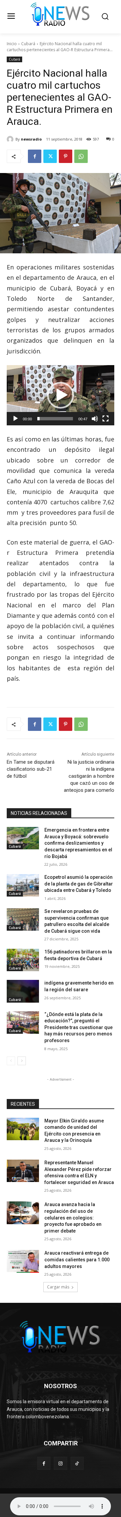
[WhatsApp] (81, 156)
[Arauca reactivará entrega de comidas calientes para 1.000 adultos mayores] (23, 1261)
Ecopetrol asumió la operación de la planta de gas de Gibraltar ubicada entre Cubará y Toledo (78, 883)
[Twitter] (50, 156)
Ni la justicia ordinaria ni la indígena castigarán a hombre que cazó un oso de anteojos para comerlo (89, 776)
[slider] (55, 418)
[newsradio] (11, 139)
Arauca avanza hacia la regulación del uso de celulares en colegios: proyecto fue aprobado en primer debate (73, 1217)
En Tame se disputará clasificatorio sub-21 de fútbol (30, 769)
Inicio (12, 44)
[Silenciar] (94, 418)
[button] (60, 395)
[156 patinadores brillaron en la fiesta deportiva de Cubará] (23, 960)
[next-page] (21, 1061)
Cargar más (58, 1287)
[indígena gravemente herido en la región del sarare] (23, 991)
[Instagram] (60, 1463)
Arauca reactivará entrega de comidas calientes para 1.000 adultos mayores (77, 1259)
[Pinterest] (65, 156)
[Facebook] (34, 156)
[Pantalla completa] (105, 418)
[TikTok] (77, 1463)
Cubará (28, 44)
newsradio (31, 139)
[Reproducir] (15, 418)
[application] (60, 395)
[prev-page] (11, 1061)
